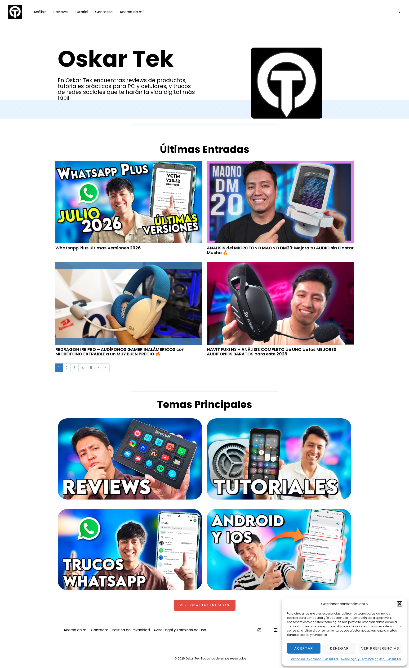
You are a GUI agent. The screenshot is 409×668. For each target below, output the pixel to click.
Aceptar (303, 648)
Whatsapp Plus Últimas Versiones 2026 (98, 248)
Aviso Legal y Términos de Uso (179, 629)
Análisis (40, 11)
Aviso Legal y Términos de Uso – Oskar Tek (371, 659)
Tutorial (81, 11)
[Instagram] (259, 630)
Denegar (339, 648)
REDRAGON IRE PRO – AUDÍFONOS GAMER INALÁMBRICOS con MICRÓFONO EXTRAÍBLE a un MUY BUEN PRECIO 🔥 (120, 351)
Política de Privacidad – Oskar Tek (314, 659)
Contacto (104, 11)
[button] (399, 604)
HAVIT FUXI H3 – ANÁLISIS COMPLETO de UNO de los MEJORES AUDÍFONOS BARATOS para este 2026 (271, 351)
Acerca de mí (131, 11)
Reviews (60, 11)
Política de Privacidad (131, 629)
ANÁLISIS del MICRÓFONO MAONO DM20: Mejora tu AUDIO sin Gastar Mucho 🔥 (280, 250)
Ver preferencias (380, 648)
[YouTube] (275, 630)
